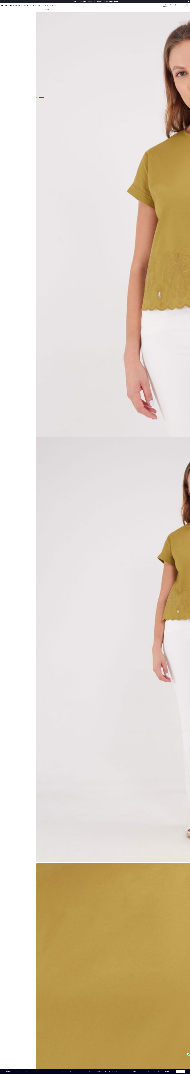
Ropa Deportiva (47, 5)
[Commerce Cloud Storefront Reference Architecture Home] (6, 5)
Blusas (53, 10)
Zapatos (25, 5)
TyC (109, 1)
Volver (41, 10)
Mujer (15, 5)
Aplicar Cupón (114, 1)
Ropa (49, 10)
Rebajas (54, 5)
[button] (170, 5)
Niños (30, 5)
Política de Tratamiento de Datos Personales (102, 1071)
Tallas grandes (37, 5)
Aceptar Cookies (181, 1071)
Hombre (20, 5)
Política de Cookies (89, 1071)
